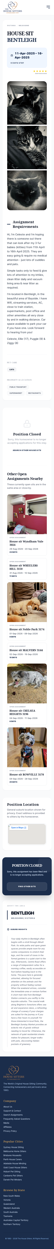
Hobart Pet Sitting (11, 1171)
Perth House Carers (12, 1159)
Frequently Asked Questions (16, 1119)
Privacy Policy (10, 1131)
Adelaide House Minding (14, 1163)
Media (6, 1123)
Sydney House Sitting (13, 1147)
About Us (7, 1106)
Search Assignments (13, 1115)
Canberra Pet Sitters (13, 1175)
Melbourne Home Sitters (14, 1151)
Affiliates (7, 1127)
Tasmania (7, 1216)
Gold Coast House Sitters (15, 1167)
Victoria (7, 1200)
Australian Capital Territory (15, 1220)
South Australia (10, 1212)
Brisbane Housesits (12, 1155)
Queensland (9, 1204)
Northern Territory (11, 1224)
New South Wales (11, 1196)
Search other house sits (27, 450)
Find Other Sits (27, 886)
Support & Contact (12, 1110)
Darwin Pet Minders (12, 1179)
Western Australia (11, 1208)
